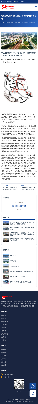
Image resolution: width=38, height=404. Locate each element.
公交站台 (4, 327)
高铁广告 (4, 315)
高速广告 (4, 324)
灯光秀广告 (4, 334)
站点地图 (4, 365)
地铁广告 (4, 331)
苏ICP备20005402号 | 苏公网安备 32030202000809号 (19, 401)
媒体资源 (4, 352)
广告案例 (4, 355)
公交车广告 (4, 321)
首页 (2, 22)
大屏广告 (4, 337)
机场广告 (4, 318)
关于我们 (4, 362)
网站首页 (4, 349)
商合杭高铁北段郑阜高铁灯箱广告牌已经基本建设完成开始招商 (28, 189)
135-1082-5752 (19, 206)
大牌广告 (4, 340)
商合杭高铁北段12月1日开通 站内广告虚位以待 (10, 188)
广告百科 (7, 22)
